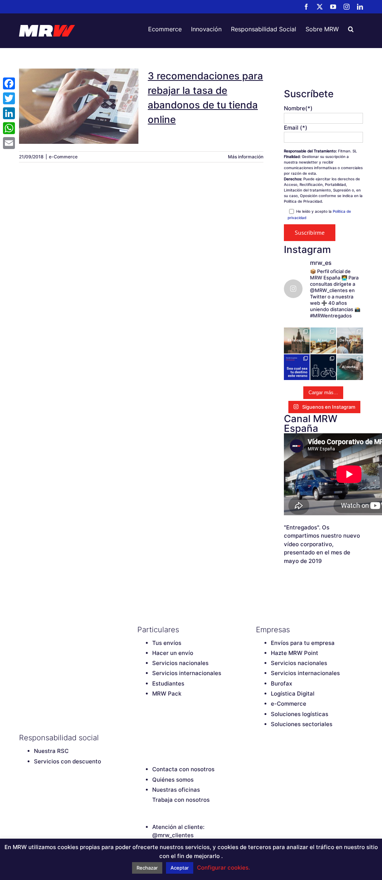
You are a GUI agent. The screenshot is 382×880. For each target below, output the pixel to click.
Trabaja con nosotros (181, 799)
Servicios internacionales (186, 673)
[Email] (8, 143)
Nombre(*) (298, 108)
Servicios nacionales (180, 663)
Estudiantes (168, 683)
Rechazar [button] (147, 868)
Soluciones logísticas (299, 714)
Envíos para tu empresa (303, 642)
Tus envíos (166, 642)
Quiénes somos (173, 779)
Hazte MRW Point (294, 652)
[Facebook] (141, 737)
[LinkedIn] (193, 737)
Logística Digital (292, 693)
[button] (351, 29)
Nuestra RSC (51, 750)
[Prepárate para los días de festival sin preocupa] (350, 340)
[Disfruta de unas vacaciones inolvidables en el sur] (323, 340)
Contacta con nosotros (183, 769)
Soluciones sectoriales (301, 724)
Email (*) (295, 127)
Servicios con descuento (67, 761)
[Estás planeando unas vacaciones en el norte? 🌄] (350, 367)
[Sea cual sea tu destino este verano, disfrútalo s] (297, 367)
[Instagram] (180, 737)
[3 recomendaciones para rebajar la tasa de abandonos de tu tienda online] (78, 106)
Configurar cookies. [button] (223, 867)
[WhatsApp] (8, 128)
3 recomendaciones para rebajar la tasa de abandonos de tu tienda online (78, 88)
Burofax (281, 683)
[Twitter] (154, 737)
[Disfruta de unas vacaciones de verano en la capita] (297, 340)
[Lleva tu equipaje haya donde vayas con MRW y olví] (323, 367)
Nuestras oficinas (176, 789)
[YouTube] (167, 737)
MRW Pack (166, 693)
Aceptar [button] (179, 868)
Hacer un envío (172, 652)
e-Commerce (63, 156)
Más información (245, 156)
